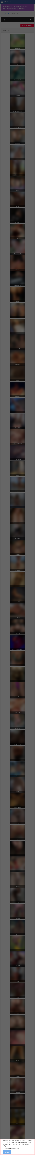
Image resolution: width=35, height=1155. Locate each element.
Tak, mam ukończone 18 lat (12, 1148)
